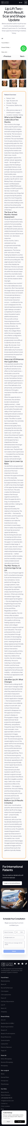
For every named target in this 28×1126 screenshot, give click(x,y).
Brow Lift (3, 984)
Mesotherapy (5, 1084)
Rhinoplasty (4, 1065)
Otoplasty (4, 1011)
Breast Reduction (6, 1037)
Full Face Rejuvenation (7, 1001)
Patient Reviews (5, 1095)
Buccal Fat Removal (7, 988)
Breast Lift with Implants (8, 1033)
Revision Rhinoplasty (7, 1062)
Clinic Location (5, 1106)
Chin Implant (4, 991)
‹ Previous (7, 56)
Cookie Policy (6, 1118)
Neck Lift (3, 1008)
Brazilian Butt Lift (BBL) (7, 1023)
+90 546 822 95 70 (6, 1098)
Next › (22, 56)
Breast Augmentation (7, 1026)
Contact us (4, 1103)
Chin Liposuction (6, 994)
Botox (2, 1074)
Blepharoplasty (5, 981)
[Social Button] (15, 964)
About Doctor (5, 1092)
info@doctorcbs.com (7, 1100)
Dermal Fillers (5, 1077)
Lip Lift (3, 1005)
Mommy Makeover (6, 1047)
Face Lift (3, 998)
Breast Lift (4, 1030)
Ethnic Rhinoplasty (6, 1059)
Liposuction (4, 1044)
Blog (2, 1109)
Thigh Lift (3, 1050)
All (2, 38)
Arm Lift (3, 1020)
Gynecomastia (5, 1040)
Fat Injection (4, 1080)
